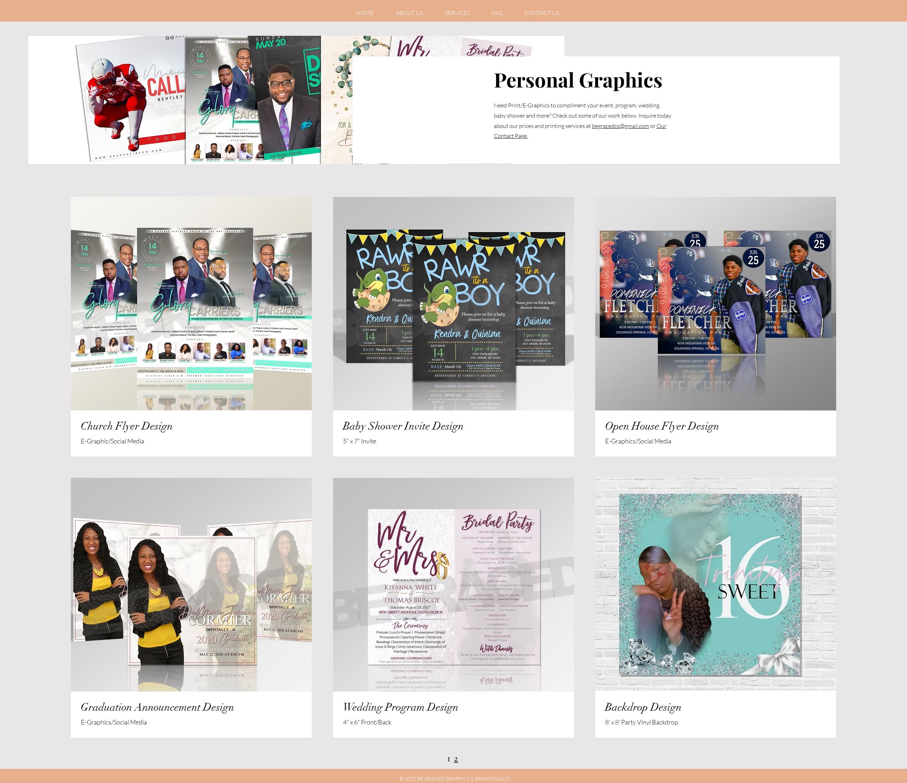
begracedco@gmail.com (620, 125)
